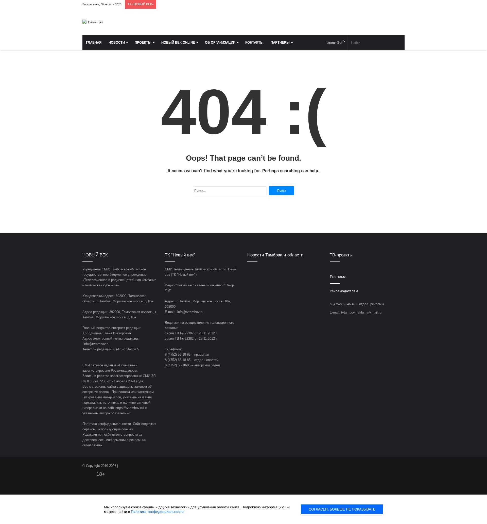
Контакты (254, 42)
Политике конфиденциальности (157, 512)
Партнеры (280, 42)
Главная (93, 42)
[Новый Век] (92, 22)
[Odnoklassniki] (378, 4)
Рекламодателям (344, 291)
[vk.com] (370, 4)
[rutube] (401, 4)
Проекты (143, 42)
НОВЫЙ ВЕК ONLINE (178, 42)
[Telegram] (385, 4)
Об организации (220, 42)
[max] (393, 4)
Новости (117, 42)
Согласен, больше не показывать (342, 509)
